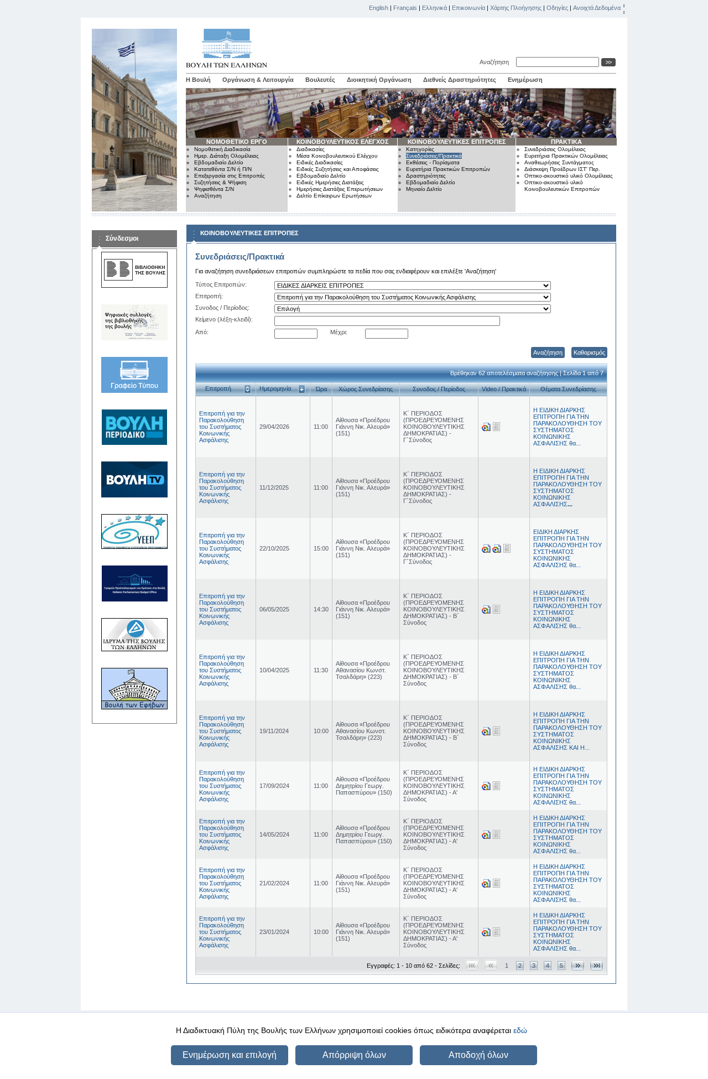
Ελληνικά (434, 7)
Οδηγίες (557, 7)
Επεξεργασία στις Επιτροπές (229, 176)
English (378, 7)
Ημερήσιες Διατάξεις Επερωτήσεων (339, 189)
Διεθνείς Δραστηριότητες (459, 79)
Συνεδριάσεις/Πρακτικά (434, 156)
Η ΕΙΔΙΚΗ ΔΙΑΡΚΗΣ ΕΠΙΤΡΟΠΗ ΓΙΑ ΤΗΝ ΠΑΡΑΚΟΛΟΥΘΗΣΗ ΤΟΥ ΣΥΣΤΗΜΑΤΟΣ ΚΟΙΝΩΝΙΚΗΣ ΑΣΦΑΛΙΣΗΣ (567, 487)
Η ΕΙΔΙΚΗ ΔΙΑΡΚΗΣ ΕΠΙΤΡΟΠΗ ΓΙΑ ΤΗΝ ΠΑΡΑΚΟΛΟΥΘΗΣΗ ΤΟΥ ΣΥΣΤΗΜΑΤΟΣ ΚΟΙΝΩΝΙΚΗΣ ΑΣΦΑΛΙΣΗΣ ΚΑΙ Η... (567, 731)
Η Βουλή (198, 79)
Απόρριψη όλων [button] (354, 1055)
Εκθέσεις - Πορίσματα (433, 162)
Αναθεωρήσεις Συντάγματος (559, 162)
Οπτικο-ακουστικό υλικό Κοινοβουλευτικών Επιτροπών (562, 185)
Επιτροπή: (209, 296)
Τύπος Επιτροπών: (221, 284)
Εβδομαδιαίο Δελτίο (218, 162)
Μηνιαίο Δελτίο (424, 189)
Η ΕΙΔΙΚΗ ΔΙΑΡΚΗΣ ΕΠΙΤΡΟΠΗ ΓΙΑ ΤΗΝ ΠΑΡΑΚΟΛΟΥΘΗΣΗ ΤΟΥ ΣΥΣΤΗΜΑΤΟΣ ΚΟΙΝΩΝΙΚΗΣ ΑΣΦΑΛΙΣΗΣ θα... (567, 427)
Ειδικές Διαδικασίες (319, 162)
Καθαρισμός (589, 352)
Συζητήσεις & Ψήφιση (220, 182)
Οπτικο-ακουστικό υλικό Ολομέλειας (568, 176)
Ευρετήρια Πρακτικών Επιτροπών (448, 169)
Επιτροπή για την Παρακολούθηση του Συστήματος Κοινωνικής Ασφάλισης (222, 426)
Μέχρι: (338, 332)
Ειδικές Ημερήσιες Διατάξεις (330, 182)
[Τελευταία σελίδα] (596, 965)
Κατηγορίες (420, 149)
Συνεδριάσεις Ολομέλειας (555, 149)
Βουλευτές (320, 79)
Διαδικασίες (310, 149)
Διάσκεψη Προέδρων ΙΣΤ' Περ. (562, 169)
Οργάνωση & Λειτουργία (258, 79)
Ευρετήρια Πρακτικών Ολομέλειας (566, 156)
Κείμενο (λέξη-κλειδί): (224, 319)
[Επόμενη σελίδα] (578, 965)
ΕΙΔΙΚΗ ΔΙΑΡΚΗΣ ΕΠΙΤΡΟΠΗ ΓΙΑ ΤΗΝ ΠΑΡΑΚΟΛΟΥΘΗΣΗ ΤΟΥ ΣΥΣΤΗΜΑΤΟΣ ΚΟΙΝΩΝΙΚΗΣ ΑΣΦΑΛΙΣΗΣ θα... (567, 548)
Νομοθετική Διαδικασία (222, 149)
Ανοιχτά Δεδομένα (597, 7)
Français (405, 7)
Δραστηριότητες (426, 176)
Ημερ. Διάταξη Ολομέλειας (226, 156)
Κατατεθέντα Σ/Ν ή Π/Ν (223, 169)
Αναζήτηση (496, 62)
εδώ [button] (520, 1030)
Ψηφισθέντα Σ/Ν (214, 189)
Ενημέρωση (525, 79)
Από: (202, 332)
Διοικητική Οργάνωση (379, 79)
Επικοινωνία (468, 7)
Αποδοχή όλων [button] (478, 1055)
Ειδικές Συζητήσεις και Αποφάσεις (337, 169)
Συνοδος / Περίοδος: (222, 307)
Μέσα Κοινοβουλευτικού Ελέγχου (336, 156)
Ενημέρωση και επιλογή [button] (230, 1055)
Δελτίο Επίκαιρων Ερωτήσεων (334, 196)
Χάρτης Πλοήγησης (516, 7)
